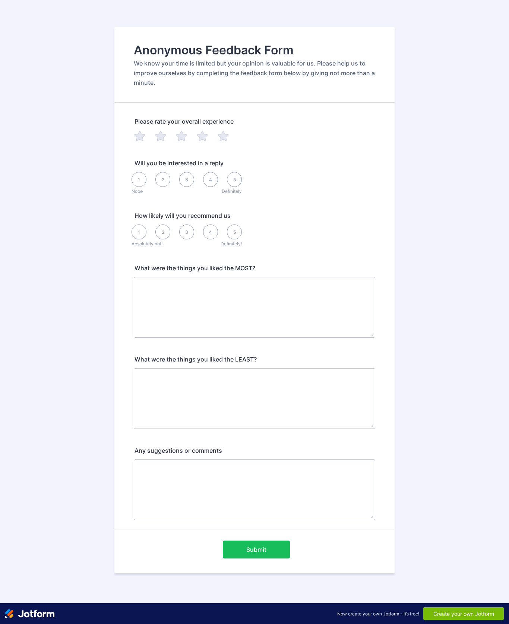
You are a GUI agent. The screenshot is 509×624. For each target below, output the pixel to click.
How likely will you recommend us (183, 215)
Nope (137, 191)
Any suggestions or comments (178, 450)
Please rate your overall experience (184, 121)
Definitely (232, 191)
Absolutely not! (147, 243)
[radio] (140, 135)
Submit (256, 549)
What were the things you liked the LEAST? (196, 359)
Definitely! (231, 243)
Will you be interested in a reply (179, 163)
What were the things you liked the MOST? (195, 268)
